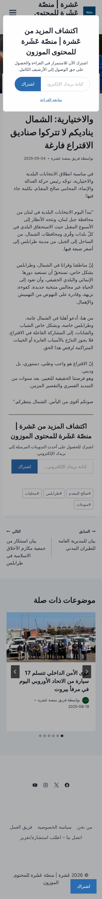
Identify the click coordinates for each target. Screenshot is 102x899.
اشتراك (27, 84)
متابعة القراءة (51, 99)
